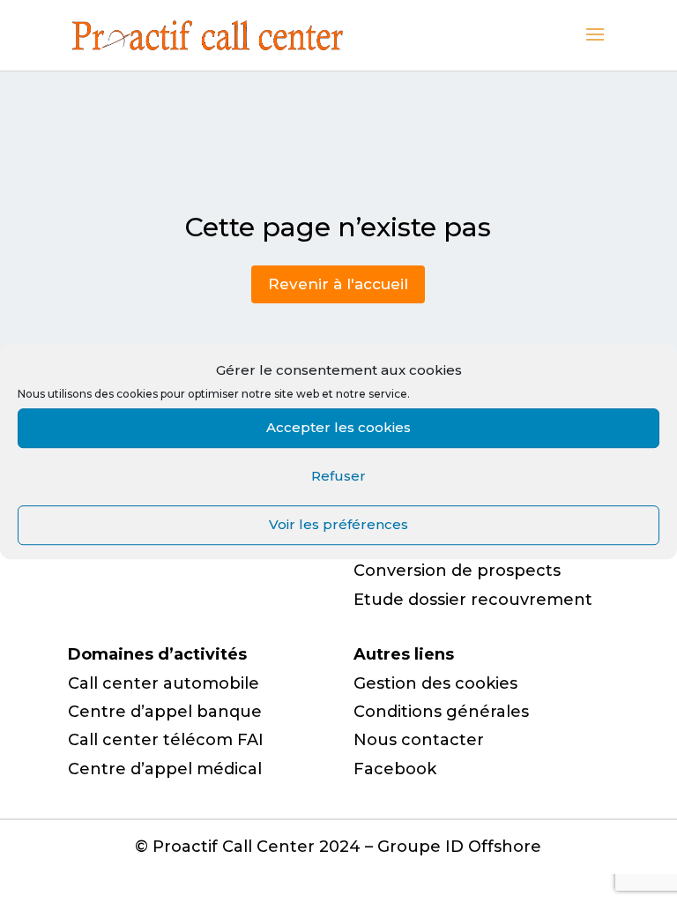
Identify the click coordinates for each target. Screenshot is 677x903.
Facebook (394, 769)
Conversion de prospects (457, 570)
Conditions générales (441, 711)
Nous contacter (418, 740)
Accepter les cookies (338, 427)
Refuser (338, 475)
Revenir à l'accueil (338, 284)
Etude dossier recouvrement (472, 599)
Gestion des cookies (435, 683)
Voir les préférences (338, 524)
